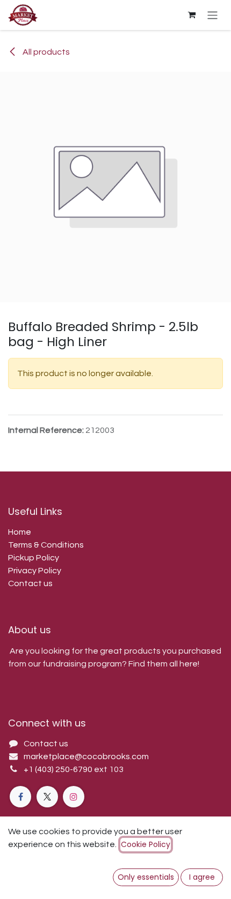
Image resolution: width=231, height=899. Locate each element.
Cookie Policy (145, 844)
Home (19, 532)
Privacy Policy (34, 570)
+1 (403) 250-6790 (59, 769)
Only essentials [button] (146, 877)
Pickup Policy (33, 557)
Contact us (30, 583)
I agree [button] (202, 877)
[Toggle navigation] (212, 14)
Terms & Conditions (46, 545)
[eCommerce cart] (192, 15)
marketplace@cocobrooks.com (86, 756)
